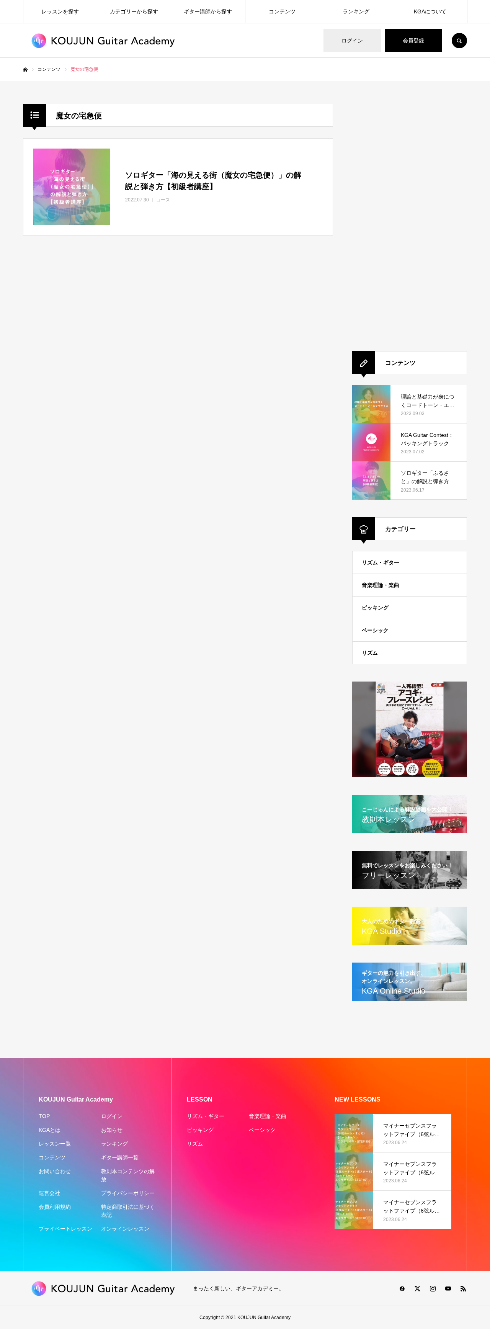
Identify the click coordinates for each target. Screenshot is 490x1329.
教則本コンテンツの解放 (128, 1175)
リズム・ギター (380, 562)
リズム (370, 653)
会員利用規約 (55, 1207)
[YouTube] (448, 1288)
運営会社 (49, 1193)
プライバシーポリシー (128, 1193)
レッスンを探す (60, 11)
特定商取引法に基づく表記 (128, 1211)
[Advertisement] (380, 218)
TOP (44, 1116)
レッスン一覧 (55, 1144)
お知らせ (111, 1130)
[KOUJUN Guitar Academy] (103, 41)
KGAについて (430, 11)
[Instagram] (432, 1288)
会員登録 (413, 41)
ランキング (356, 11)
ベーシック (375, 630)
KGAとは (49, 1130)
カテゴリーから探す (134, 11)
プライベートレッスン (65, 1229)
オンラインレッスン (125, 1229)
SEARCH (459, 40)
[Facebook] (402, 1288)
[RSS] (463, 1288)
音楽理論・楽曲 (380, 585)
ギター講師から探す (208, 11)
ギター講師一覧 (120, 1157)
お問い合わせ (55, 1171)
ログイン (352, 41)
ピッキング (375, 608)
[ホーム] (25, 69)
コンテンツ (282, 11)
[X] (417, 1288)
